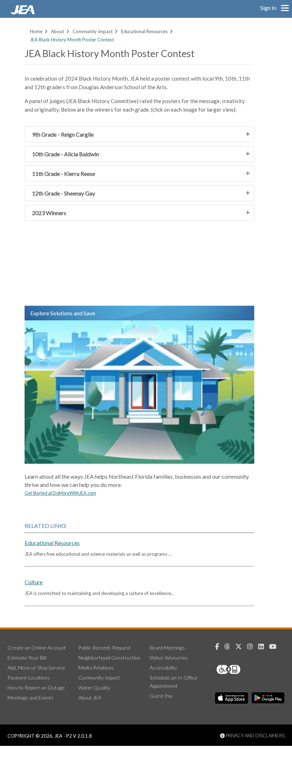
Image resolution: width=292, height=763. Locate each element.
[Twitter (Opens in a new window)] (241, 647)
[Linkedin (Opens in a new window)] (263, 647)
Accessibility (163, 668)
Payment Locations (28, 678)
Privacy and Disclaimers (255, 735)
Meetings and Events (30, 698)
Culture (34, 582)
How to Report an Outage (36, 688)
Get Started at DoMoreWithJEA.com (60, 493)
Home (36, 31)
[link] (23, 12)
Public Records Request (104, 648)
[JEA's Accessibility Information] (241, 669)
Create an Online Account (36, 648)
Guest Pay (161, 696)
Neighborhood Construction (109, 658)
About (57, 31)
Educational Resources (144, 31)
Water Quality (94, 688)
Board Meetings (167, 648)
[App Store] (231, 698)
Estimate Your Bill (26, 658)
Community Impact (93, 31)
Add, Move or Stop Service (36, 668)
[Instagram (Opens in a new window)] (252, 647)
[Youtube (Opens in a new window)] (275, 647)
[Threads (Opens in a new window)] (229, 647)
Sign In (268, 7)
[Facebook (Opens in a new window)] (219, 647)
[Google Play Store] (268, 698)
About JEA (89, 698)
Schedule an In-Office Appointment (174, 682)
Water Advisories (169, 658)
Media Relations (96, 668)
